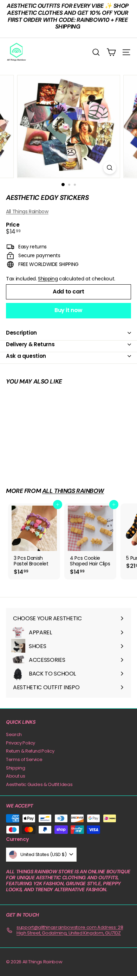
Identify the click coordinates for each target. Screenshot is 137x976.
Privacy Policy (20, 743)
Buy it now (68, 310)
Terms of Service (24, 759)
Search (14, 734)
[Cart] (111, 52)
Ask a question (26, 356)
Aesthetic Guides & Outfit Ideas (39, 784)
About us (15, 776)
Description (21, 332)
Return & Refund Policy (30, 751)
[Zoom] (109, 167)
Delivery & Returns (30, 344)
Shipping (48, 278)
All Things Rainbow (27, 211)
